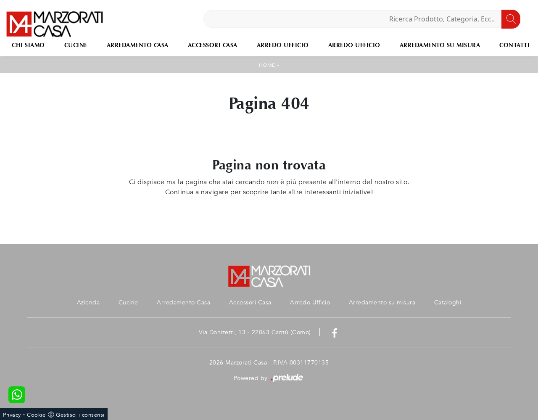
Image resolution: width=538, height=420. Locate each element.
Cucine (75, 45)
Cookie (36, 415)
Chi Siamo (28, 45)
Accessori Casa (212, 45)
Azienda (88, 302)
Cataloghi (448, 302)
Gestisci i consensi (80, 415)
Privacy (12, 415)
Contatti (514, 45)
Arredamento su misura (440, 45)
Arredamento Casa (138, 45)
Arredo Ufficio (283, 45)
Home (267, 65)
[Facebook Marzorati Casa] (335, 332)
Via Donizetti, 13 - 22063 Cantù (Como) (255, 332)
